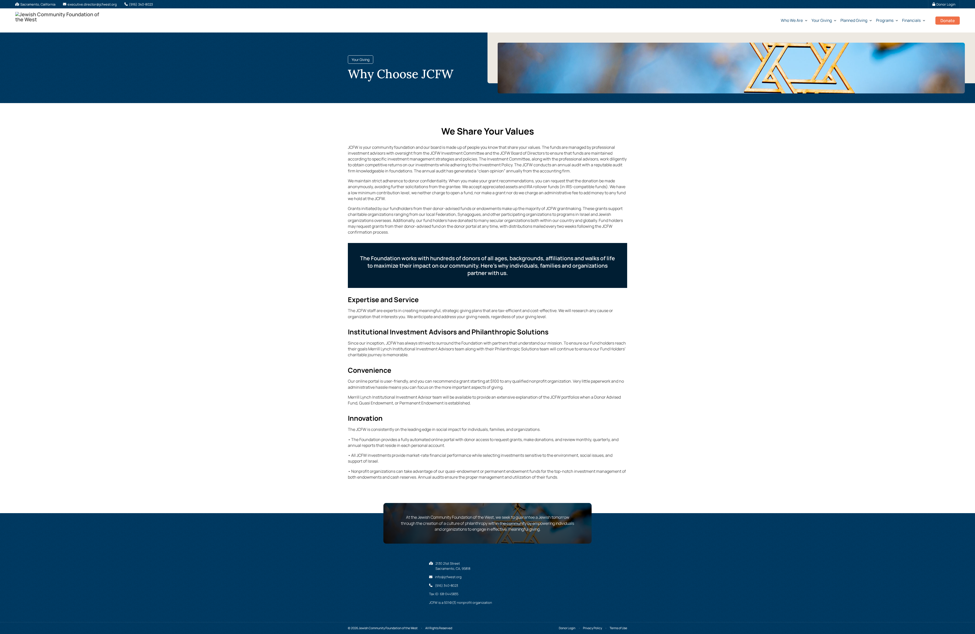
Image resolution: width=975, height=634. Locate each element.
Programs (884, 20)
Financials (911, 20)
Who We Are (792, 20)
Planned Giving (853, 20)
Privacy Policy (592, 628)
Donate (947, 20)
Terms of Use (618, 628)
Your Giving (821, 20)
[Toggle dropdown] (807, 20)
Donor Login (567, 628)
